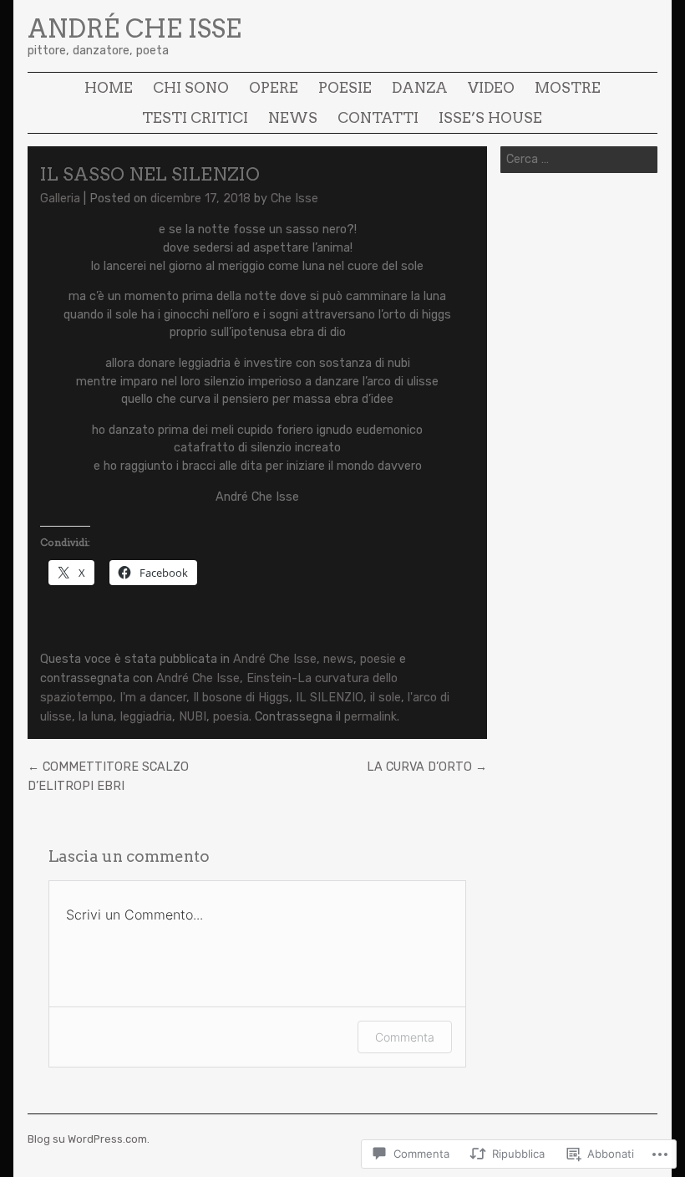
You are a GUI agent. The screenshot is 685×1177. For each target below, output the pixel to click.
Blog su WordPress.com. (89, 1139)
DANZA (420, 87)
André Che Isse (134, 28)
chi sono (191, 87)
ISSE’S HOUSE (490, 117)
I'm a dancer (152, 697)
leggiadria (146, 717)
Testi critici (195, 117)
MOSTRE (568, 87)
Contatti (378, 117)
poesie (345, 87)
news (292, 117)
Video (491, 87)
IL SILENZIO (329, 697)
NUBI (192, 717)
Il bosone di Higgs (241, 697)
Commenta (404, 1037)
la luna (96, 717)
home (108, 87)
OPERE (273, 87)
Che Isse (294, 198)
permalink (370, 717)
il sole (385, 697)
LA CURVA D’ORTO (427, 767)
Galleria (60, 198)
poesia (231, 717)
